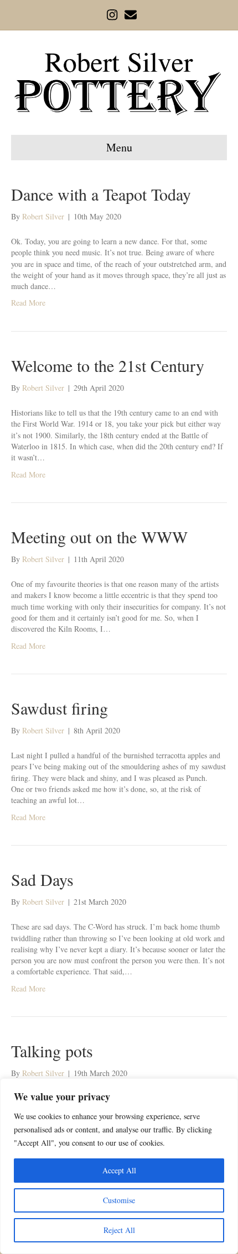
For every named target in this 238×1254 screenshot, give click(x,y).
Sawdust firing (59, 708)
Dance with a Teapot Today (101, 194)
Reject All (119, 1230)
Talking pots (52, 1051)
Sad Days (42, 879)
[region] (119, 1166)
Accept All (119, 1170)
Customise (119, 1200)
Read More (28, 302)
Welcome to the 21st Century (107, 365)
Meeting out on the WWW (99, 537)
